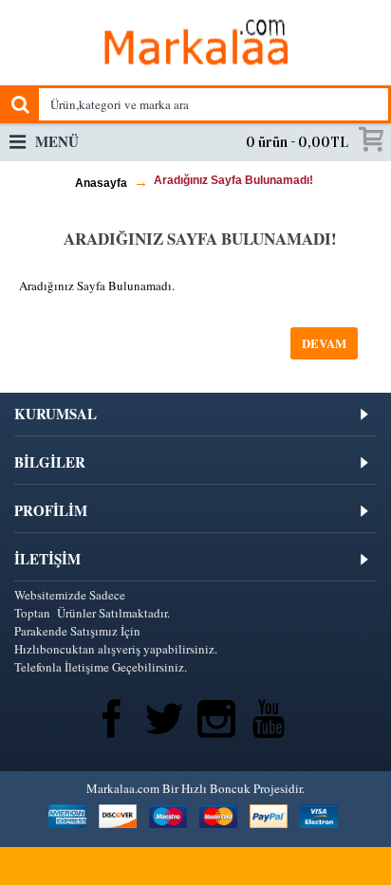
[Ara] (19, 104)
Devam (324, 343)
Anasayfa (101, 183)
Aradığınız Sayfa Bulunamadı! (233, 180)
